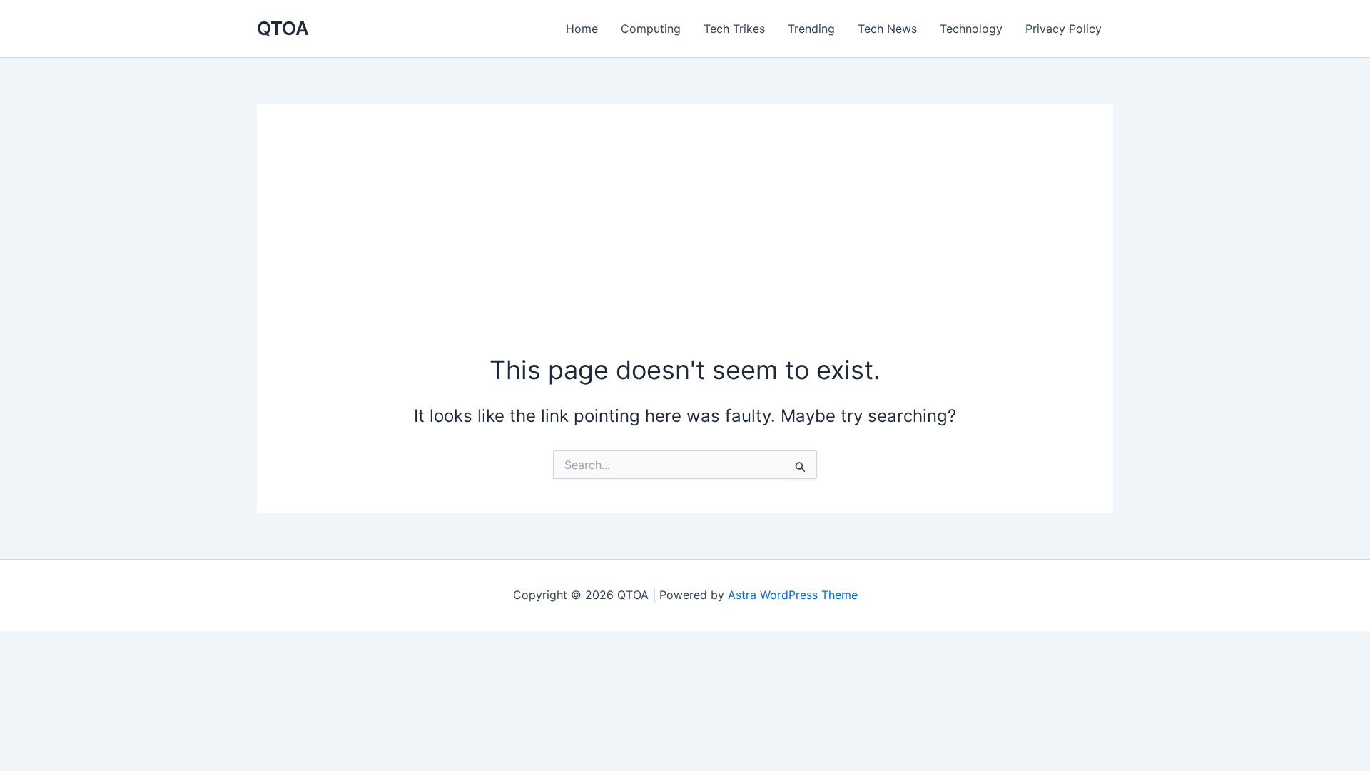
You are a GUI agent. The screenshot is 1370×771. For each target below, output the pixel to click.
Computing (651, 28)
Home (582, 28)
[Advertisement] (685, 245)
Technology (971, 28)
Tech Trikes (734, 28)
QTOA (283, 28)
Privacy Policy (1063, 28)
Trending (811, 28)
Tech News (887, 28)
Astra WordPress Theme (793, 595)
